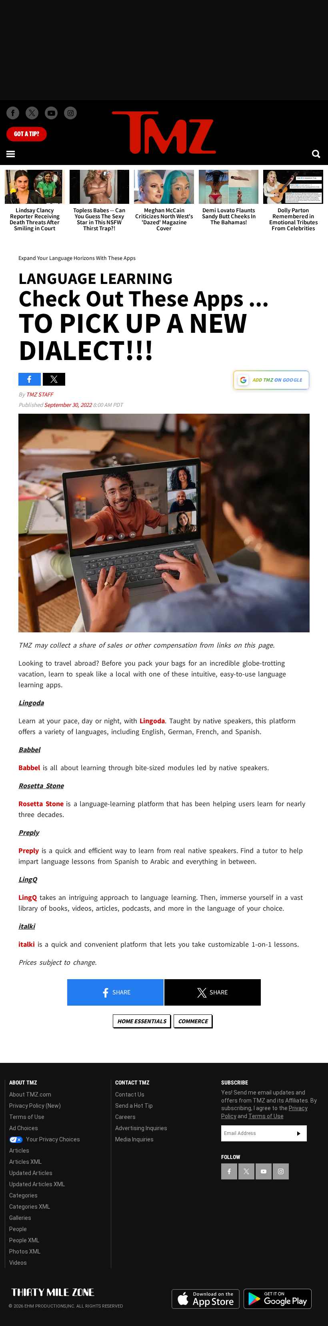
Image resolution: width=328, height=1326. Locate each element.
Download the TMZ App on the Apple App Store (206, 1299)
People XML (24, 1240)
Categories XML (29, 1206)
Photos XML (24, 1251)
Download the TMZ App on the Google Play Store (278, 1299)
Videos (18, 1263)
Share (120, 992)
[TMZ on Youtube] (51, 113)
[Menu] (11, 154)
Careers (125, 1117)
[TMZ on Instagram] (70, 113)
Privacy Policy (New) (35, 1106)
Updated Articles (30, 1173)
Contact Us (129, 1094)
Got (26, 134)
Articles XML (25, 1162)
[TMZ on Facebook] (12, 113)
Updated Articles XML (37, 1184)
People (18, 1229)
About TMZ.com (30, 1094)
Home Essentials (141, 1021)
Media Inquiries (134, 1139)
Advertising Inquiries (141, 1128)
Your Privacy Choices (52, 1139)
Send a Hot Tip (134, 1106)
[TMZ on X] (32, 113)
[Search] (317, 154)
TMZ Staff (39, 394)
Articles (19, 1150)
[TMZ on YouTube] (264, 1171)
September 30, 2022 (68, 404)
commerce (193, 1021)
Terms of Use (26, 1117)
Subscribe (299, 1133)
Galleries (20, 1218)
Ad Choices (23, 1128)
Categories (23, 1195)
